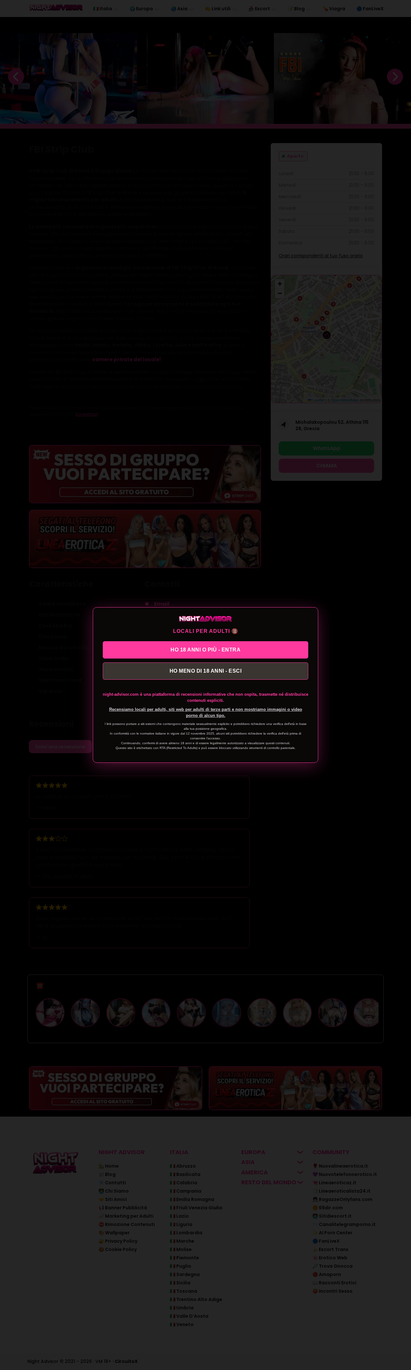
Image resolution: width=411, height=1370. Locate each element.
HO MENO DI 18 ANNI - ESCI (206, 671)
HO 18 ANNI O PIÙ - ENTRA (205, 649)
